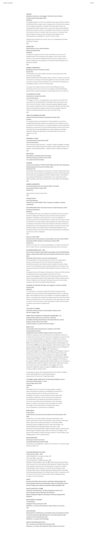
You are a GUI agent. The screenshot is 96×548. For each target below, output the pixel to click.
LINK (27, 43)
